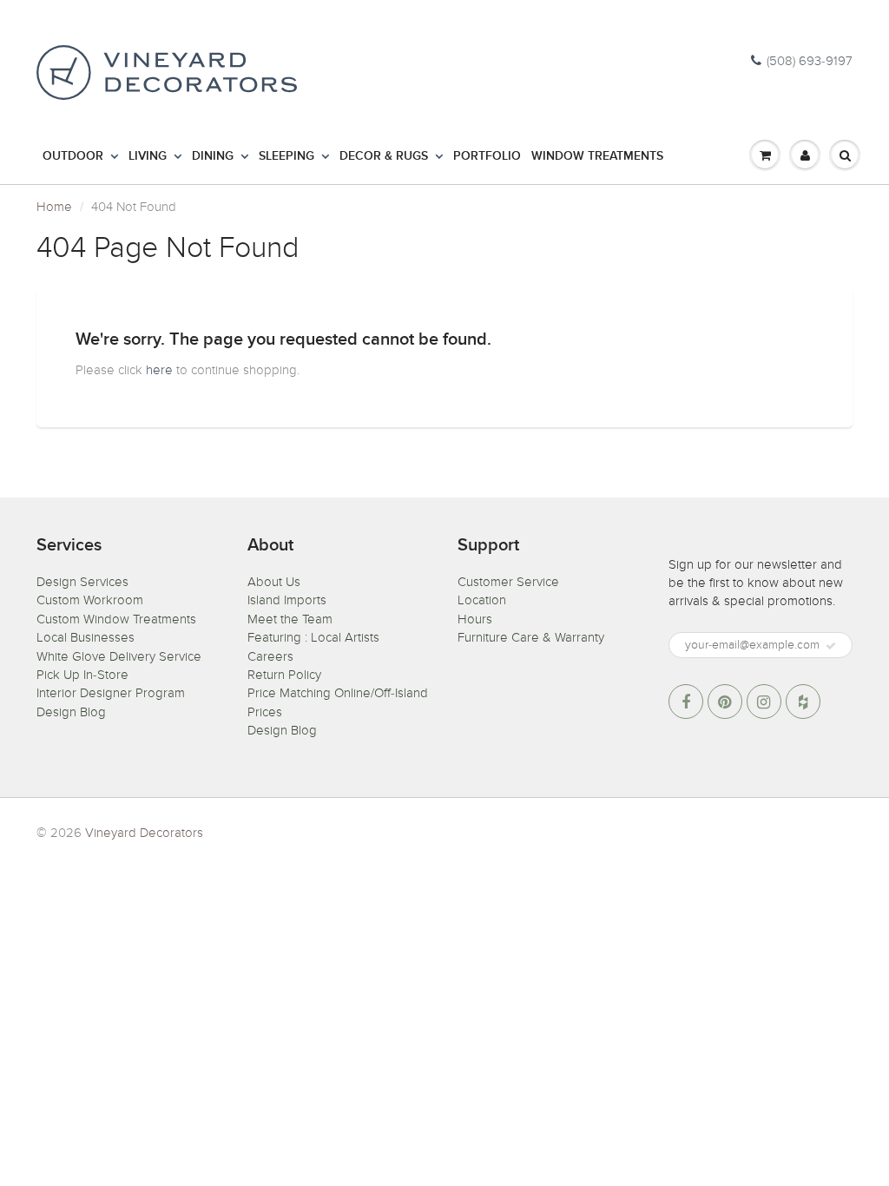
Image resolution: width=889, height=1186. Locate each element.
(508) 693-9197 (810, 61)
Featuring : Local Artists (313, 637)
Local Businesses (85, 637)
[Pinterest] (725, 701)
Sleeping (286, 156)
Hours (475, 619)
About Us (273, 582)
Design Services (82, 582)
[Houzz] (803, 701)
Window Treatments (597, 156)
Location (482, 600)
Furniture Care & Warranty (531, 637)
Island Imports (286, 600)
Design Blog (71, 712)
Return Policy (284, 674)
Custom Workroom (89, 600)
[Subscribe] (831, 646)
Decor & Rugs (383, 156)
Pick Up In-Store (82, 674)
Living (147, 156)
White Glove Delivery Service (118, 656)
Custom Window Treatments (116, 619)
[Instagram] (764, 701)
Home (54, 206)
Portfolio (487, 156)
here (159, 370)
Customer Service (508, 582)
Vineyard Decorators (144, 832)
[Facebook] (685, 701)
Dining (213, 156)
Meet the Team (290, 619)
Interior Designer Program (110, 693)
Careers (270, 656)
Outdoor (73, 156)
